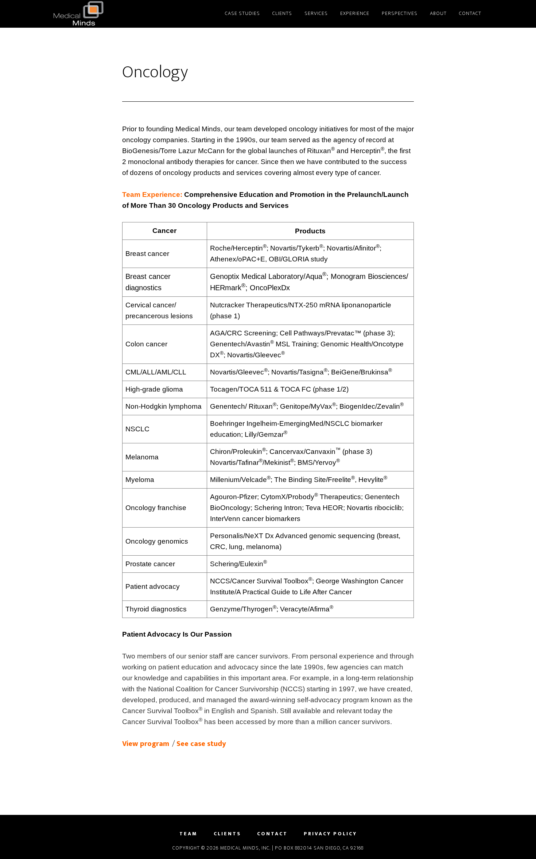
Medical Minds (114, 14)
